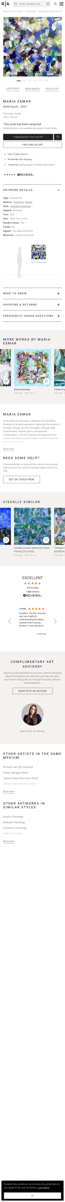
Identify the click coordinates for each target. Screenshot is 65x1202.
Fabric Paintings (13, 833)
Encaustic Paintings (15, 827)
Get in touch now (21, 479)
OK (32, 1195)
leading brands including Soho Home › (37, 165)
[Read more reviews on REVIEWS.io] (32, 596)
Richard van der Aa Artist (18, 766)
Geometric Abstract (20, 206)
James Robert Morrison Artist (20, 778)
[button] (61, 3)
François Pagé (24, 551)
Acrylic (28, 202)
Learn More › (51, 128)
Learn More (44, 1187)
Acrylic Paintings (13, 816)
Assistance (12, 88)
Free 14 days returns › (18, 154)
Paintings (31, 11)
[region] (32, 621)
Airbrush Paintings (14, 822)
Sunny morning (22, 389)
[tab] (32, 190)
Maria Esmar (17, 101)
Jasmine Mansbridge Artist (19, 783)
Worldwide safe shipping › (20, 159)
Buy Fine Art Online (13, 11)
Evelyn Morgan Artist (15, 772)
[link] (48, 4)
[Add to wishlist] (58, 137)
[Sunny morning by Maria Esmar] (32, 367)
